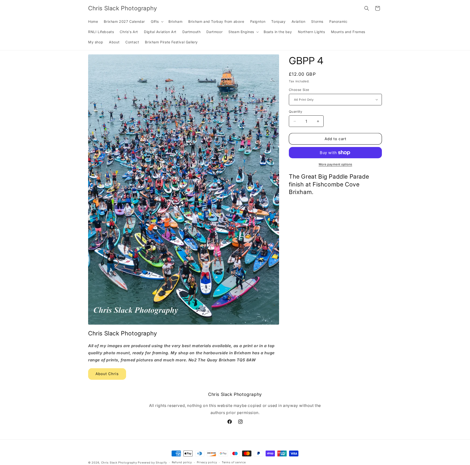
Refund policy (182, 462)
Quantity (295, 111)
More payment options (335, 164)
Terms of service (234, 462)
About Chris (107, 373)
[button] (156, 21)
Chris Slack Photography (119, 462)
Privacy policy (207, 462)
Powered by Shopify (152, 462)
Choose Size (299, 90)
